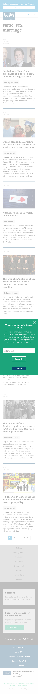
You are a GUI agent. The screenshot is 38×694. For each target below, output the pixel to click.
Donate (19, 368)
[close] (34, 322)
